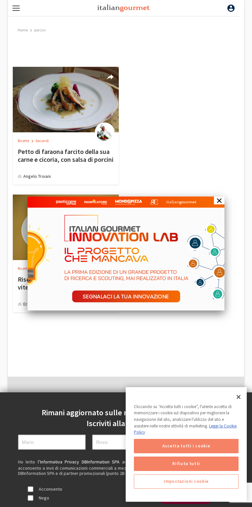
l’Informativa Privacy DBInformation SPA (80, 462)
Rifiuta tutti (186, 463)
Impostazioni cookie (186, 481)
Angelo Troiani (37, 176)
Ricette (24, 140)
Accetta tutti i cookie (186, 446)
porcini (40, 30)
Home (23, 30)
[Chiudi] (238, 397)
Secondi (42, 140)
